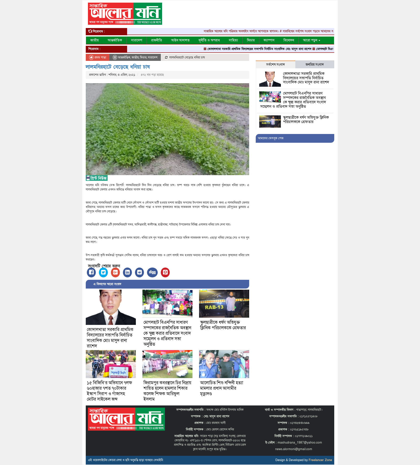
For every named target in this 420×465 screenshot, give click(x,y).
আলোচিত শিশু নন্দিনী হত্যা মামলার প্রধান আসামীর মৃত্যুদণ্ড (221, 388)
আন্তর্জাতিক (115, 40)
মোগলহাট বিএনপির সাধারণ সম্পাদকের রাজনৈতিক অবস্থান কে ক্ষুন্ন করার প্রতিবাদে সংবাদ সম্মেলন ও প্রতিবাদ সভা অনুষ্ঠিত (167, 333)
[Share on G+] (115, 272)
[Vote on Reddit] (139, 272)
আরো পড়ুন (310, 40)
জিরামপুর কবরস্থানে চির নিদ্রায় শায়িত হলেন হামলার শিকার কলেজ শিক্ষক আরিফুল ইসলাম (167, 391)
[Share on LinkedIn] (127, 272)
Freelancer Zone (320, 460)
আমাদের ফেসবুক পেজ (271, 138)
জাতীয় (94, 40)
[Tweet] (103, 272)
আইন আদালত (180, 40)
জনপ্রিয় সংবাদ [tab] (315, 64)
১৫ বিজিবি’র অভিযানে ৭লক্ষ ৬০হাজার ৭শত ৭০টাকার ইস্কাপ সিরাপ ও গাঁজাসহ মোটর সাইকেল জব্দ (109, 391)
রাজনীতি (156, 40)
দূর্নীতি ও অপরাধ (209, 40)
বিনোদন (289, 40)
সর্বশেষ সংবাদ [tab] (275, 64)
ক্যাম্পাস (269, 40)
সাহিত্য (233, 40)
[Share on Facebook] (91, 272)
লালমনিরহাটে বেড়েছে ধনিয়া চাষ (118, 66)
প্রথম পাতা (100, 57)
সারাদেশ (136, 40)
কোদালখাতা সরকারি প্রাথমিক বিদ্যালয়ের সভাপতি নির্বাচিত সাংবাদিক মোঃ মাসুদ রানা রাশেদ (244, 49)
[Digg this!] (152, 272)
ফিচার (251, 40)
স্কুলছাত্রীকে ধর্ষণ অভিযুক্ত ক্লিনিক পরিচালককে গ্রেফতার (223, 325)
